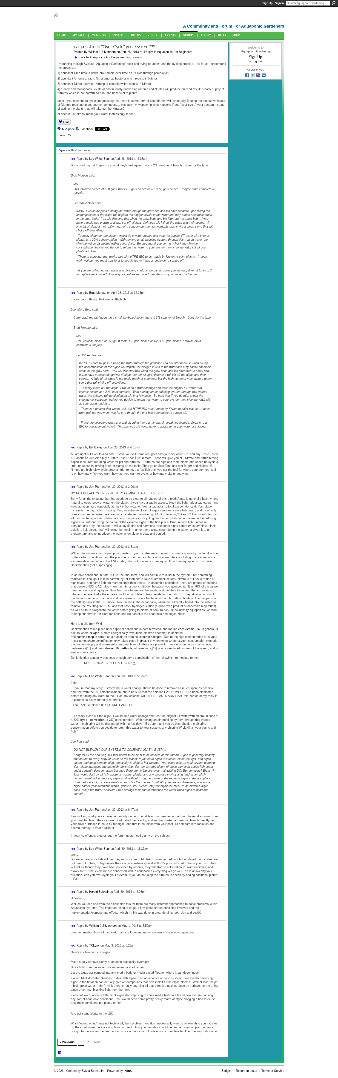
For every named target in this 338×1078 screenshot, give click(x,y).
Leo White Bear (99, 158)
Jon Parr (94, 486)
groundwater (106, 648)
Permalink (73, 159)
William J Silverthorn (102, 52)
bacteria (82, 637)
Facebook (87, 129)
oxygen (94, 633)
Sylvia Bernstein (92, 1070)
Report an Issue (246, 1070)
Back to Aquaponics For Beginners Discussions (110, 57)
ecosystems (186, 629)
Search (333, 3)
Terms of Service (272, 1070)
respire (92, 637)
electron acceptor (150, 637)
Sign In (279, 3)
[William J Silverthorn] (63, 56)
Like (66, 122)
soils (83, 648)
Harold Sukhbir (99, 891)
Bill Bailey (96, 447)
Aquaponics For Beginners (174, 52)
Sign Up (267, 3)
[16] (117, 648)
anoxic (144, 640)
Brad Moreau (97, 292)
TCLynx (94, 945)
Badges (226, 1070)
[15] (88, 648)
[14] (198, 629)
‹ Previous (67, 1042)
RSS (60, 1053)
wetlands (126, 648)
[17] (154, 648)
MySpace (68, 129)
